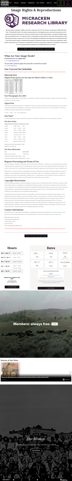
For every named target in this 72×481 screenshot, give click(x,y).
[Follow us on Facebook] (13, 479)
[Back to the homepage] (5, 3)
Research (5, 6)
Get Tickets (68, 3)
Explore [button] (16, 2)
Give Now (61, 3)
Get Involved (36, 450)
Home (2, 6)
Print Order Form (12, 65)
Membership (31, 2)
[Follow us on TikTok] (21, 479)
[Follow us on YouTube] (37, 479)
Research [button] (23, 2)
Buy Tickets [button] (51, 288)
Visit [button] (10, 2)
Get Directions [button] (12, 287)
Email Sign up (6, 479)
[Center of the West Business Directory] (63, 479)
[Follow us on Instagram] (29, 479)
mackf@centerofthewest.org (15, 225)
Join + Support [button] (40, 2)
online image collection (46, 34)
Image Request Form (13, 60)
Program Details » (51, 276)
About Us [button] (49, 2)
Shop (55, 2)
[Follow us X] (45, 479)
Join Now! (55, 323)
